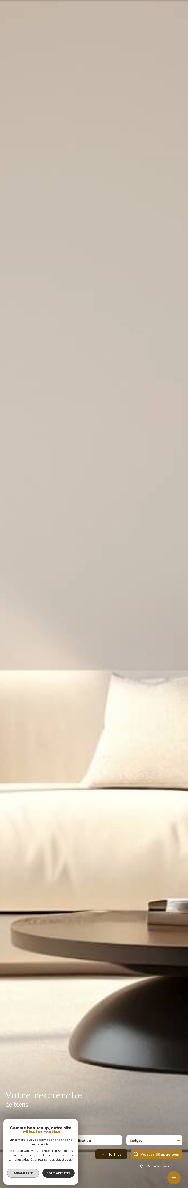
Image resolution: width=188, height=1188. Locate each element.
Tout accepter (58, 1173)
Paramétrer (23, 1173)
